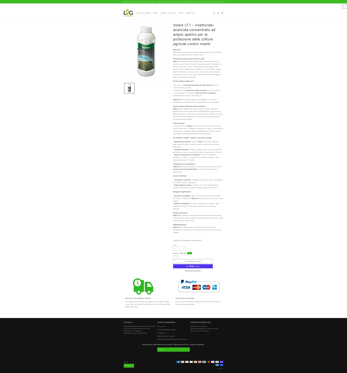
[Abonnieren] (188, 349)
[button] (214, 13)
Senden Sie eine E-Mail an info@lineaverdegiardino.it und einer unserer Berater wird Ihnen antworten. (205, 329)
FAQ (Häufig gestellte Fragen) (166, 329)
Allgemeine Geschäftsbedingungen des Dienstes (172, 339)
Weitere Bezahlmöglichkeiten (193, 270)
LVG (222, 368)
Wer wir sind (161, 326)
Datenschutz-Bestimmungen (166, 336)
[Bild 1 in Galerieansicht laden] (129, 88)
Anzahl (175, 245)
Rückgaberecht (162, 333)
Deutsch (128, 365)
